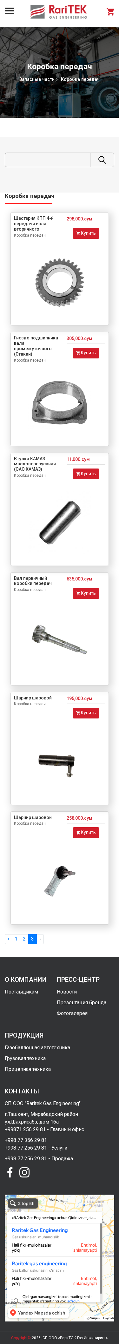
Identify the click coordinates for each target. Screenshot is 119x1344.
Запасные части (37, 79)
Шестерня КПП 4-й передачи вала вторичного (34, 224)
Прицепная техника (28, 1069)
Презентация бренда (81, 1003)
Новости (67, 992)
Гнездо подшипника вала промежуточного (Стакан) (36, 345)
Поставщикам (21, 992)
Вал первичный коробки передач (33, 581)
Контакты (22, 1091)
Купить (88, 233)
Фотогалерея (72, 1013)
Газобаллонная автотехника (37, 1048)
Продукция (24, 1035)
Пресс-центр (78, 979)
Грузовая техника (25, 1058)
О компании (26, 979)
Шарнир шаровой (33, 697)
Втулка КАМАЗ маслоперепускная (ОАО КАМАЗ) (35, 464)
